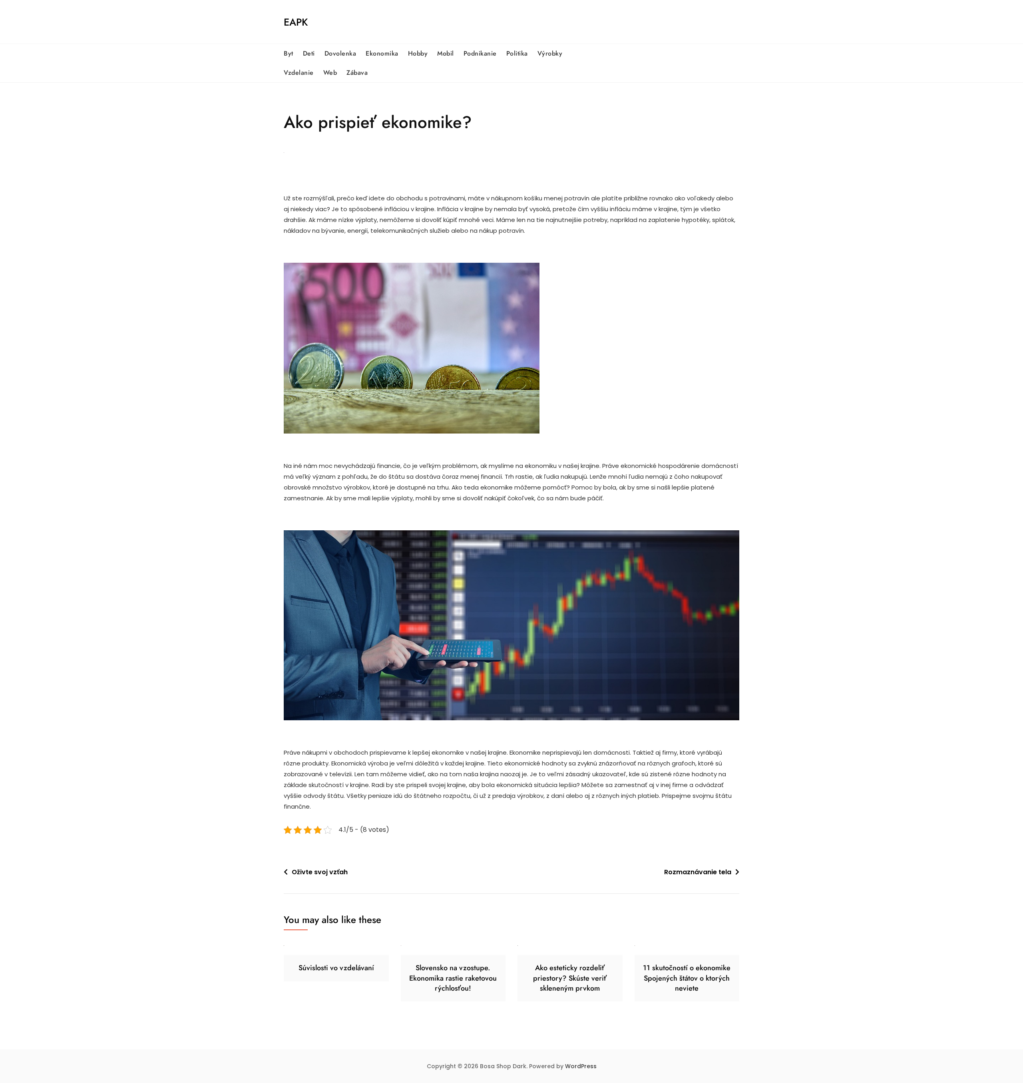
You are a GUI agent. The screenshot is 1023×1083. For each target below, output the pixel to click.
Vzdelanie (299, 72)
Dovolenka (340, 53)
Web (330, 72)
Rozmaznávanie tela (697, 872)
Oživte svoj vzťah (320, 872)
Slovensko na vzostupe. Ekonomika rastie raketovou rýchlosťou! (453, 978)
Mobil (445, 53)
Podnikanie (480, 53)
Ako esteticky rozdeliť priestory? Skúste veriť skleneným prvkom (570, 978)
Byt (288, 53)
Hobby (418, 53)
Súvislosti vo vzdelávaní (336, 968)
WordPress (581, 1066)
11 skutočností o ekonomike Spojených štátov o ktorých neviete (686, 978)
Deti (309, 53)
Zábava (357, 72)
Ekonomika (382, 53)
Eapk (296, 22)
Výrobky (550, 53)
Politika (517, 53)
